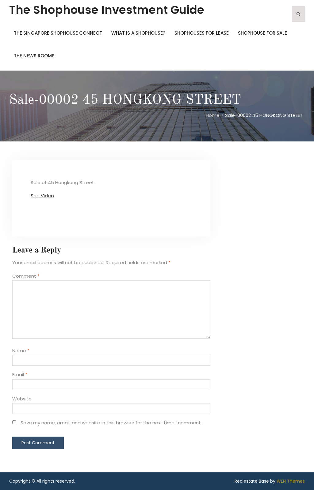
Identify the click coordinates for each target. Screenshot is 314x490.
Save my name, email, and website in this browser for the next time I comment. (111, 422)
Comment (26, 276)
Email (19, 374)
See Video (42, 195)
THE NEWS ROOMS (34, 55)
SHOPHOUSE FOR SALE (262, 33)
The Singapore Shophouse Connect (58, 33)
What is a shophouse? (138, 33)
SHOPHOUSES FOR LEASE (201, 33)
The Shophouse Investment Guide (106, 10)
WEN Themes (291, 481)
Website (22, 398)
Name (20, 350)
